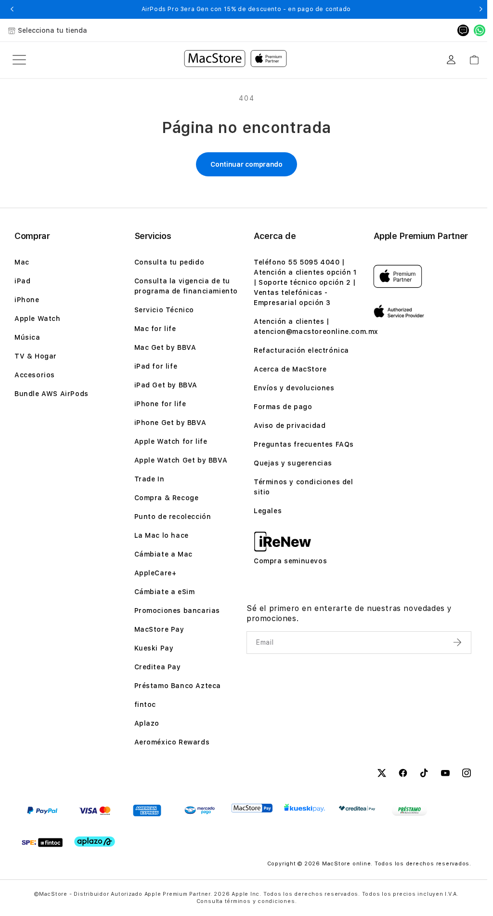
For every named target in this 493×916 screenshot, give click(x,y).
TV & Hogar (35, 356)
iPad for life (156, 366)
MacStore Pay (159, 629)
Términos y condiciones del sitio (303, 487)
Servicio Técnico (164, 310)
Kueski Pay (154, 648)
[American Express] (147, 810)
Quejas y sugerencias (293, 463)
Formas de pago (283, 407)
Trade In (149, 479)
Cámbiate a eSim (164, 592)
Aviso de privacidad (289, 425)
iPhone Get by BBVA (170, 422)
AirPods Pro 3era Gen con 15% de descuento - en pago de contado (246, 9)
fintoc (145, 704)
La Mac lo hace (161, 535)
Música (27, 337)
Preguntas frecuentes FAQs (304, 444)
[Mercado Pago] (199, 810)
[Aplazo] (94, 842)
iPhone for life (160, 404)
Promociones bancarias (177, 610)
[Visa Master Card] (94, 810)
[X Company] (382, 774)
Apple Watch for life (171, 441)
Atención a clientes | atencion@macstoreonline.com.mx (316, 326)
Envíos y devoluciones (294, 388)
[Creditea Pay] (357, 808)
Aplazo (147, 723)
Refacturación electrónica (301, 350)
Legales (268, 511)
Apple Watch (37, 318)
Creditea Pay (157, 667)
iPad (22, 281)
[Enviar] (458, 642)
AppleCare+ (155, 573)
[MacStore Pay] (252, 808)
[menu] (19, 60)
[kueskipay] (304, 808)
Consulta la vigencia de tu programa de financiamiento (186, 286)
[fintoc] (42, 842)
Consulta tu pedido (169, 262)
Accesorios (34, 375)
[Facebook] (403, 774)
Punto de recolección (172, 516)
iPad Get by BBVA (166, 385)
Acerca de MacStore (290, 369)
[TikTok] (424, 774)
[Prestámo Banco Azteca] (409, 810)
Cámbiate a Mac (163, 554)
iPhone (26, 300)
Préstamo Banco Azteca (177, 686)
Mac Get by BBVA (165, 347)
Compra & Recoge (166, 498)
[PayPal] (42, 810)
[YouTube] (445, 774)
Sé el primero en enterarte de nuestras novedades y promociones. (349, 613)
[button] (11, 9)
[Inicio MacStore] (235, 60)
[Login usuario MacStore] (451, 60)
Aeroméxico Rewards (172, 742)
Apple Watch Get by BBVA (181, 460)
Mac (21, 262)
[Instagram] (466, 774)
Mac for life (155, 328)
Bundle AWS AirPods (51, 394)
